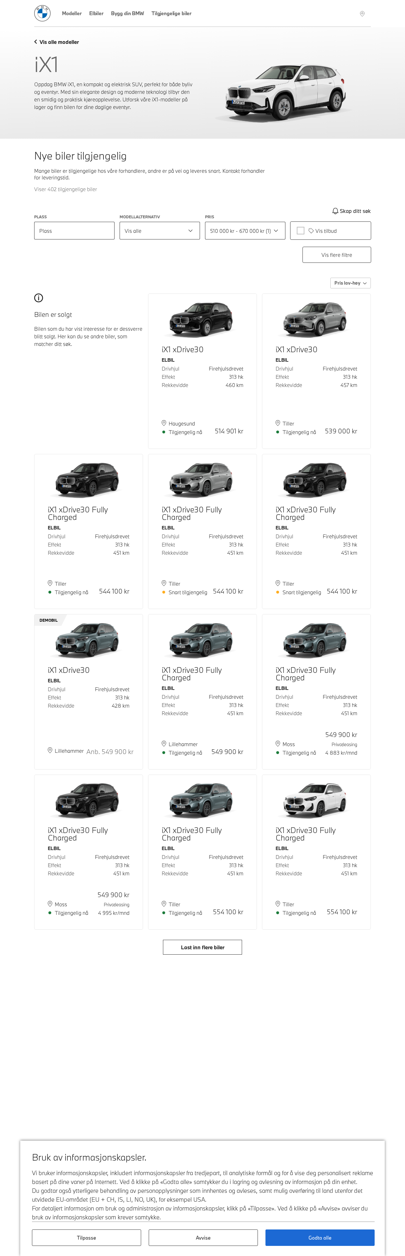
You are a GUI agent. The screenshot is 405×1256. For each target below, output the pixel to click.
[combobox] (160, 230)
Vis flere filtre (336, 254)
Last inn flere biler (202, 947)
